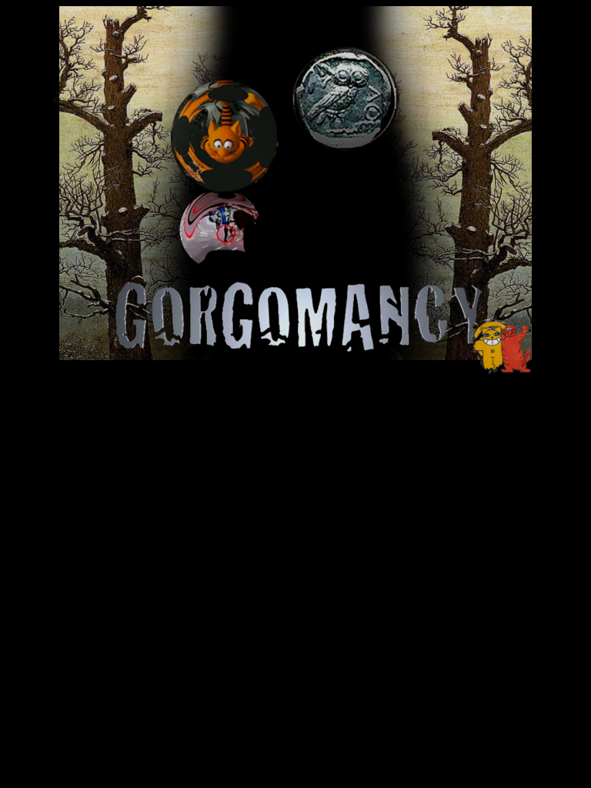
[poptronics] (93, 367)
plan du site (332, 357)
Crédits (268, 357)
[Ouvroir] (227, 192)
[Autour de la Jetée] (496, 143)
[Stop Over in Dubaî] (219, 272)
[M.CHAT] (505, 371)
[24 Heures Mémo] (83, 146)
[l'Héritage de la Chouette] (345, 153)
